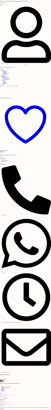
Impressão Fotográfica (5, 76)
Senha (1, 396)
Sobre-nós (3, 389)
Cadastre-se (2, 408)
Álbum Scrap (5, 74)
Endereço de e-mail (3, 404)
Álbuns (3, 70)
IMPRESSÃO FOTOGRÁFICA (6, 387)
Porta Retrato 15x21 (6, 78)
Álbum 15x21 (5, 72)
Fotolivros (3, 75)
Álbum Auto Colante (6, 73)
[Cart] (25, 65)
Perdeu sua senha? (2, 399)
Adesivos (3, 69)
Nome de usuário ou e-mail (4, 394)
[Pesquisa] (0, 5)
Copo (4, 80)
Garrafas (4, 81)
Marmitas (4, 82)
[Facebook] (1, 381)
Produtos (3, 388)
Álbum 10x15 (5, 71)
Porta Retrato (3, 77)
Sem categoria (3, 83)
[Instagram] (3, 381)
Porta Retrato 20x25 (6, 79)
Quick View (1, 151)
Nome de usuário (2, 402)
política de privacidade (46, 407)
